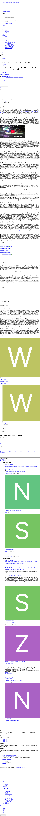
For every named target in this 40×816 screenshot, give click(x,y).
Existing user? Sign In (6, 11)
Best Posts (6, 40)
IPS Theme (4, 759)
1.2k (5, 300)
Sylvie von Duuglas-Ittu (5, 293)
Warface (6, 802)
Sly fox (6, 551)
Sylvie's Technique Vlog (9, 46)
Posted (4, 250)
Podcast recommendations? (9, 549)
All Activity (4, 35)
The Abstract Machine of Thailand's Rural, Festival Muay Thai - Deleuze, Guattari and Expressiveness (21, 554)
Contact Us (4, 763)
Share (1, 78)
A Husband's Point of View (9, 47)
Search (6, 36)
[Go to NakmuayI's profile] (22, 717)
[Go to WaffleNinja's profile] (20, 376)
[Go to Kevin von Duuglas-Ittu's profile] (4, 74)
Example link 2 (5, 740)
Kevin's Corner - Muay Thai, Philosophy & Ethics (14, 77)
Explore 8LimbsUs (5, 38)
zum (6, 663)
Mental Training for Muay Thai (10, 42)
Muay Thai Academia (8, 48)
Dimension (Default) (8, 762)
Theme (3, 760)
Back (5, 783)
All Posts (6, 39)
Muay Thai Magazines (8, 678)
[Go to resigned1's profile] (7, 672)
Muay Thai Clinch (8, 43)
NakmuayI (7, 720)
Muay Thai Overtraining (9, 44)
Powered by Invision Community (19, 767)
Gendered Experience (8, 41)
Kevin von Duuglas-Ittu (6, 76)
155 (5, 423)
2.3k (5, 101)
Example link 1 (5, 739)
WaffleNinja (3, 379)
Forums (6, 30)
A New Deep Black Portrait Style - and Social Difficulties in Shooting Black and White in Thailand (21, 466)
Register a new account (4, 443)
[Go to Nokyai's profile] (22, 508)
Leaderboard (7, 32)
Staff (3, 34)
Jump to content (3, 0)
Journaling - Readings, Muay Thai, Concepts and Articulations (15, 471)
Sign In (6, 21)
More (5, 33)
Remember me (7, 20)
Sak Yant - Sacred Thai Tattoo (9, 45)
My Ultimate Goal (8, 801)
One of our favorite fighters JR (17, 230)
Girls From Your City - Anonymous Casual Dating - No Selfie (15, 661)
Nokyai (6, 512)
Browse (3, 29)
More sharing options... (4, 86)
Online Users (7, 31)
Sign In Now (2, 449)
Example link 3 (5, 741)
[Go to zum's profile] (22, 660)
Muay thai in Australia (8, 673)
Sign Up (3, 25)
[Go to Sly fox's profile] (22, 547)
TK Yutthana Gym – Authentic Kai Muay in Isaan (13, 510)
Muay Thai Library (5, 51)
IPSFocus (9, 759)
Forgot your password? (8, 23)
